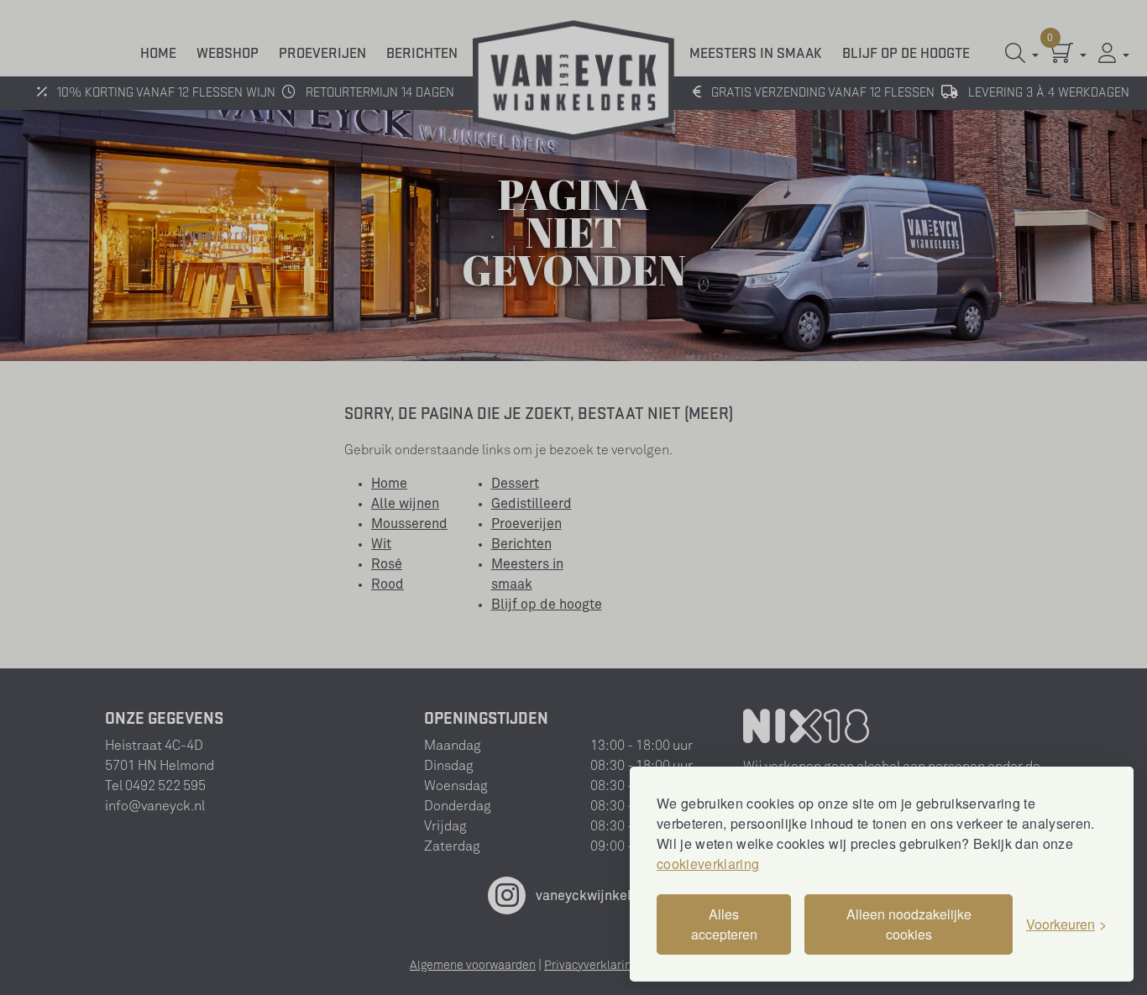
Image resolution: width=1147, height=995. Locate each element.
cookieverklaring (708, 863)
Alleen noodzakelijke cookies (909, 924)
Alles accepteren (724, 924)
